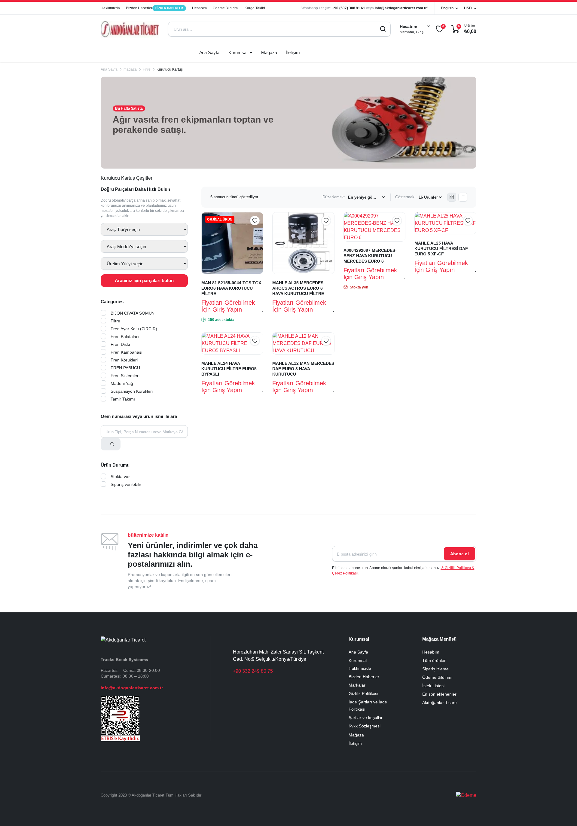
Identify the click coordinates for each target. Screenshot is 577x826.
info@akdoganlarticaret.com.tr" (402, 8)
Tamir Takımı (123, 399)
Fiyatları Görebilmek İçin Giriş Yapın (228, 306)
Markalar (357, 685)
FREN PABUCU (125, 367)
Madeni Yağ (122, 383)
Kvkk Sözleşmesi (364, 726)
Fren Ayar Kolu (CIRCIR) (134, 328)
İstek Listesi (433, 685)
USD (468, 8)
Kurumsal (237, 52)
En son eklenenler (439, 694)
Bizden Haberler (154, 8)
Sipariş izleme (435, 668)
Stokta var (120, 476)
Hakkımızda (110, 8)
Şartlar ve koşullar (366, 717)
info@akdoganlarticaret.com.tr (132, 687)
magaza (130, 69)
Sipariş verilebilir (126, 484)
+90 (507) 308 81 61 (348, 8)
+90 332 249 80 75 (253, 671)
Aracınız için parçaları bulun (144, 280)
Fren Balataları (125, 336)
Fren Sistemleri (125, 375)
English (447, 8)
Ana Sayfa (209, 52)
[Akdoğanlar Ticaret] (130, 29)
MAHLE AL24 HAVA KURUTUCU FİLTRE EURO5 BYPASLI (229, 368)
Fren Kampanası (126, 352)
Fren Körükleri (124, 360)
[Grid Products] (451, 197)
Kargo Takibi (255, 8)
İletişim (293, 52)
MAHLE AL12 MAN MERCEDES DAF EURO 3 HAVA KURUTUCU (303, 368)
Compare (258, 232)
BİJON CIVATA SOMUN (132, 313)
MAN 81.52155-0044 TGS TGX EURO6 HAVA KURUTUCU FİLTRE (231, 288)
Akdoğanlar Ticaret (440, 702)
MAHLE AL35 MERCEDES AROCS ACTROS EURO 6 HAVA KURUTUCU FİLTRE (298, 288)
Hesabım (199, 8)
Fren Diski (120, 344)
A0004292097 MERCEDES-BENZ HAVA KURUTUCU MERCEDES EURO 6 (370, 256)
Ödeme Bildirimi (226, 8)
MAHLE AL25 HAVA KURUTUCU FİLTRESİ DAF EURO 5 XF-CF (441, 248)
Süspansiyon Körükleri (132, 391)
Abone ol (459, 553)
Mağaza (269, 52)
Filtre (147, 69)
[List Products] (462, 197)
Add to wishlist (255, 221)
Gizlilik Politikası (363, 693)
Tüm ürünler (434, 660)
